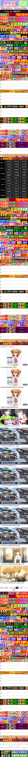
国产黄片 (9, 188)
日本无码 (24, 161)
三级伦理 (9, 166)
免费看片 (3, 195)
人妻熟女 (9, 169)
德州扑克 (24, 177)
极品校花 (9, 196)
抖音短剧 (9, 183)
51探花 (24, 183)
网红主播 (17, 161)
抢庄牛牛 (17, 177)
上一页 (6, 587)
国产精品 (9, 161)
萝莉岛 (24, 185)
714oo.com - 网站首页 (12, 11)
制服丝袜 (17, 169)
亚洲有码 (9, 164)
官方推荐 (3, 179)
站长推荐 (3, 173)
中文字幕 (17, 166)
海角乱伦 (17, 191)
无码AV (3, 184)
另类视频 (24, 169)
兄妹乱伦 (17, 194)
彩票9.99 (9, 180)
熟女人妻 (17, 188)
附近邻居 (9, 172)
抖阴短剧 (17, 196)
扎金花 (16, 180)
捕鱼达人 (9, 177)
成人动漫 (24, 164)
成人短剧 (24, 194)
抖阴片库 (3, 190)
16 (13, 587)
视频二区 (3, 168)
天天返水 (24, 180)
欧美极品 (17, 164)
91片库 (9, 185)
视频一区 (3, 162)
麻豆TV (17, 183)
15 (10, 587)
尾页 (14, 589)
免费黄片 (24, 188)
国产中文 (9, 194)
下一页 (21, 587)
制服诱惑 (24, 191)
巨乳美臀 (24, 166)
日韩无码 (24, 196)
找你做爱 (24, 172)
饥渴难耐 (17, 172)
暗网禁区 (9, 191)
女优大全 (17, 185)
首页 (2, 587)
